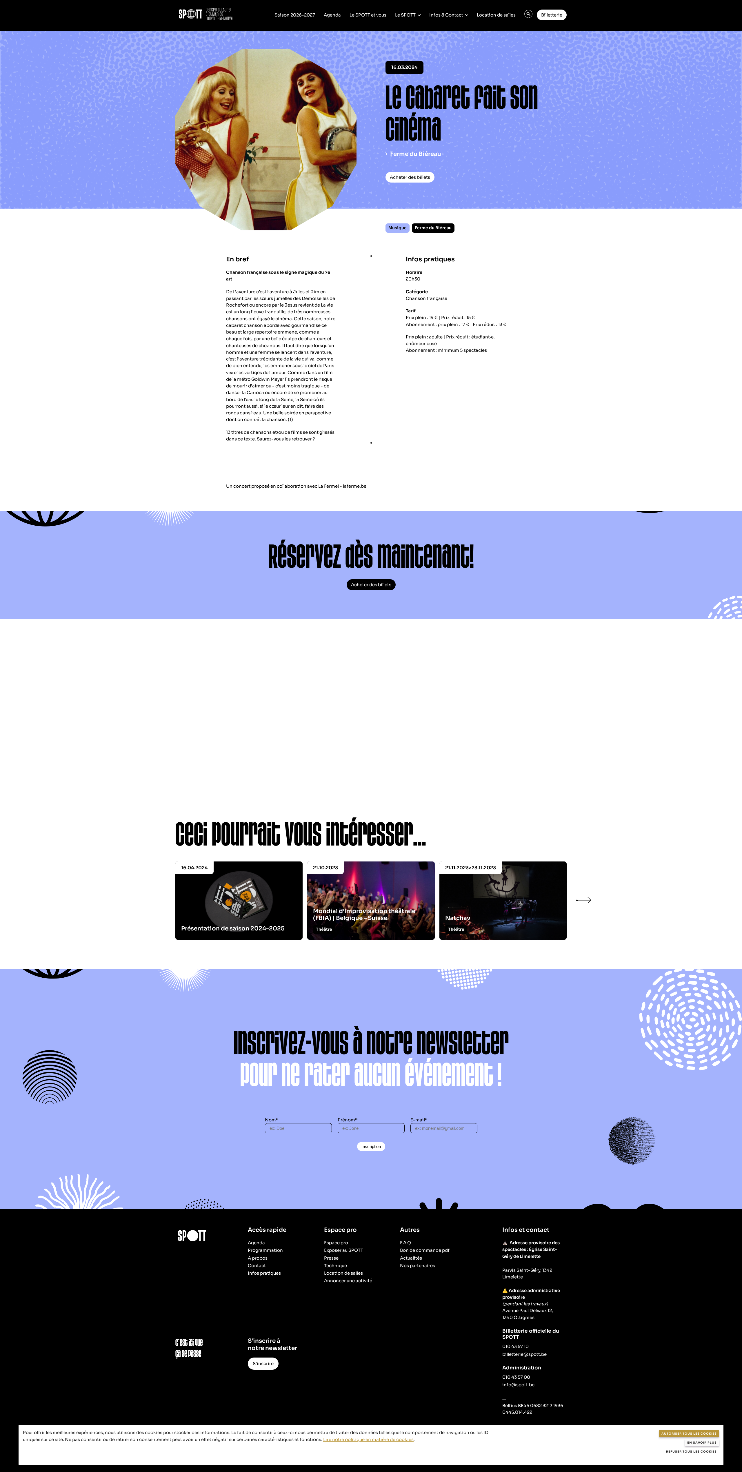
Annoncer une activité (348, 1280)
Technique (335, 1265)
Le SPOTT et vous (368, 15)
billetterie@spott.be (524, 1354)
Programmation (265, 1250)
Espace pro (336, 1242)
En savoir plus (702, 1442)
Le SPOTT (405, 15)
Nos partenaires (417, 1265)
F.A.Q (405, 1242)
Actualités (411, 1258)
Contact (257, 1265)
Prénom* (348, 1120)
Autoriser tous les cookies (689, 1433)
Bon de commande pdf (425, 1250)
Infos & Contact (446, 15)
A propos (258, 1258)
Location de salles (496, 15)
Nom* (272, 1120)
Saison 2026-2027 (294, 15)
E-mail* (419, 1120)
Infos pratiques (264, 1273)
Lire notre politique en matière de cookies (368, 1439)
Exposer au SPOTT (343, 1250)
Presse (331, 1258)
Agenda (332, 15)
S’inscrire (263, 1363)
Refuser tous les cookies (691, 1451)
